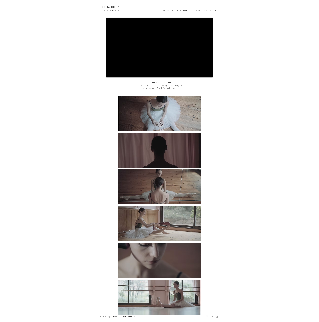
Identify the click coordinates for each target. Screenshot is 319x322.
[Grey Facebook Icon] (212, 316)
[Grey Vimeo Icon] (207, 316)
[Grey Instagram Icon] (217, 316)
